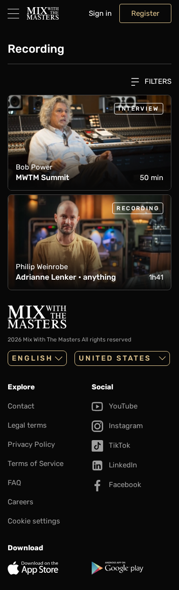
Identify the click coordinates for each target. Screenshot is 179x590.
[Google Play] (132, 568)
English (32, 358)
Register (145, 13)
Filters (157, 81)
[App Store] (48, 568)
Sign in (100, 13)
